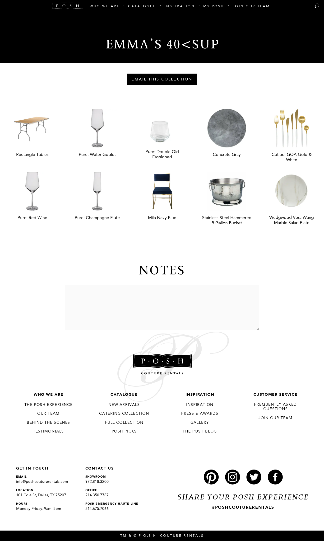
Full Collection (124, 423)
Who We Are (48, 395)
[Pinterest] (211, 477)
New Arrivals (124, 405)
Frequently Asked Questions (275, 407)
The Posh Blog (200, 431)
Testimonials (48, 431)
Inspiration (199, 395)
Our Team (48, 414)
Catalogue (124, 395)
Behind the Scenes (48, 423)
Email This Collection (161, 79)
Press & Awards (199, 414)
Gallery (199, 423)
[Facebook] (275, 477)
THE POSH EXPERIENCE (48, 405)
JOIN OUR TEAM (276, 418)
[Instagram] (232, 477)
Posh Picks (124, 431)
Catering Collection (124, 414)
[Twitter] (253, 477)
